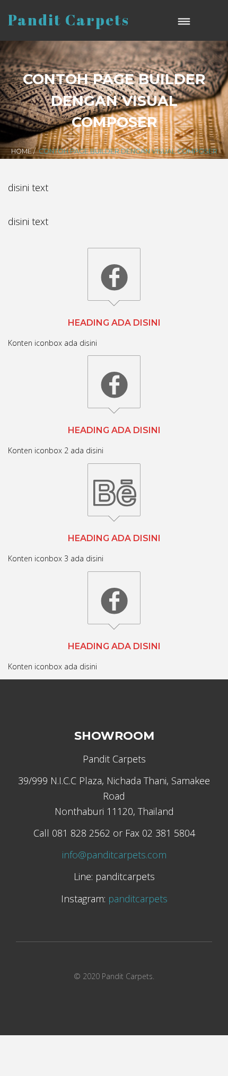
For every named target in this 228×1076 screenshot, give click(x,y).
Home (21, 151)
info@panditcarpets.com (114, 854)
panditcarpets (138, 898)
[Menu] (184, 20)
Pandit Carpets (68, 20)
